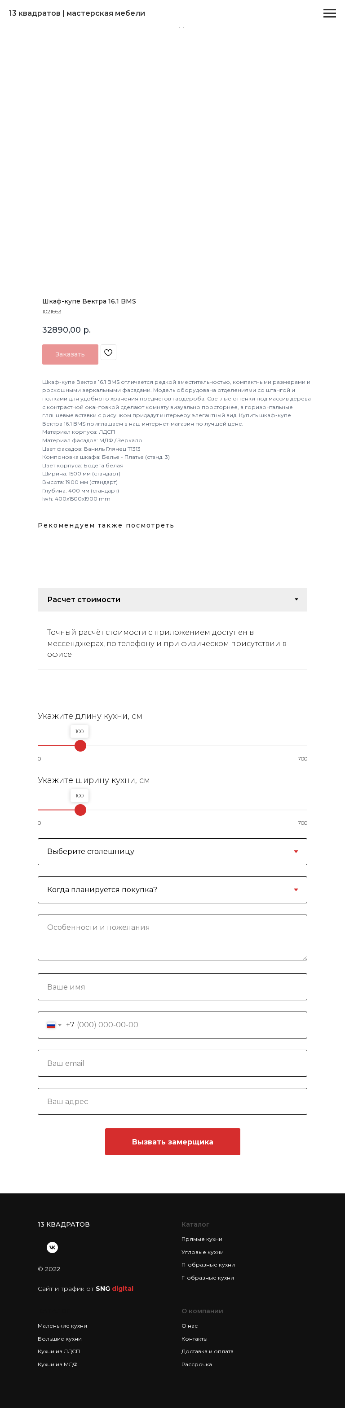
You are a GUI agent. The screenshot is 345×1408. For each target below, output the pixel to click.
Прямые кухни (201, 1239)
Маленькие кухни (62, 1325)
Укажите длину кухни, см (90, 716)
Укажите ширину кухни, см (94, 780)
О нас (189, 1325)
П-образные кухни (208, 1264)
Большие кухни (60, 1338)
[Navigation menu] (329, 13)
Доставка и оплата (207, 1351)
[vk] (52, 1247)
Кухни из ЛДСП (59, 1351)
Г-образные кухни (207, 1277)
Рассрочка (196, 1364)
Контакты (194, 1338)
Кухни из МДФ (58, 1364)
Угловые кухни (202, 1252)
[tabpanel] (172, 640)
